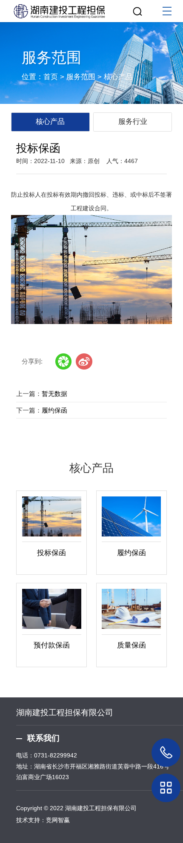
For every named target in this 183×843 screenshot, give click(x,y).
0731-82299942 (55, 755)
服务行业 (132, 122)
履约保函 (54, 410)
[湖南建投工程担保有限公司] (91, 9)
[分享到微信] (63, 361)
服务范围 (80, 77)
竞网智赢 (58, 820)
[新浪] (84, 361)
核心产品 (118, 77)
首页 (50, 77)
